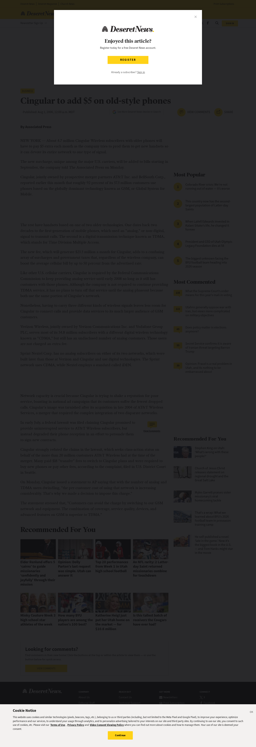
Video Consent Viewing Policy (107, 725)
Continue (120, 735)
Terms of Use (57, 725)
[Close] (251, 712)
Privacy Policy (75, 725)
